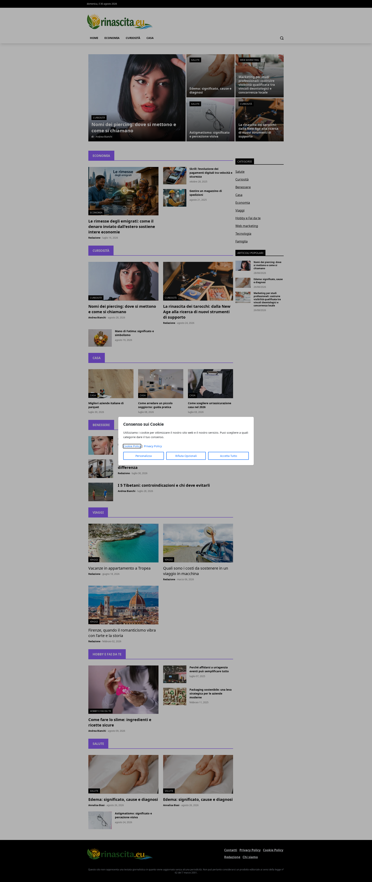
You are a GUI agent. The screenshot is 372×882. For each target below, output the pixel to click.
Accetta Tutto (228, 456)
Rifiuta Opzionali (186, 456)
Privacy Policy (153, 446)
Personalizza (143, 456)
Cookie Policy (132, 446)
